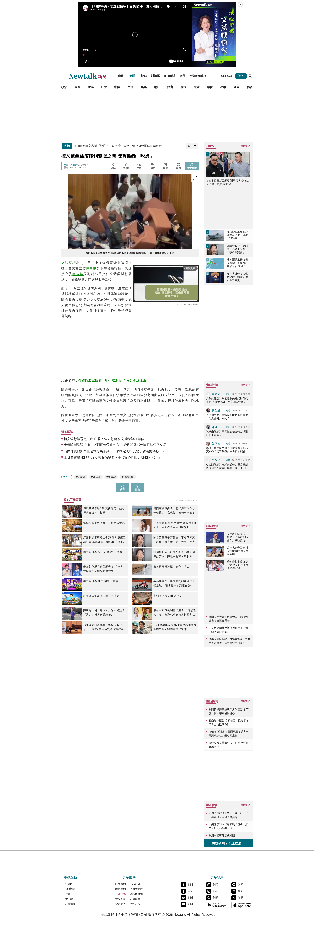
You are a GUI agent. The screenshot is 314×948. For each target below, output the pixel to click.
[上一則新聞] (189, 146)
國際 (77, 87)
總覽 (121, 76)
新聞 (132, 76)
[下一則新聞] (195, 146)
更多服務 (129, 877)
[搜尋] (250, 76)
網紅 (157, 87)
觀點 (144, 76)
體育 (170, 87)
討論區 (155, 76)
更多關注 (216, 877)
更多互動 (70, 877)
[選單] (64, 76)
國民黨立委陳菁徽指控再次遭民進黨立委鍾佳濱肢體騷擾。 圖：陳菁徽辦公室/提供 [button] (130, 252)
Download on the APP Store (242, 905)
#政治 (66, 477)
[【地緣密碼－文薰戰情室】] (214, 34)
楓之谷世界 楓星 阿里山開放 (100, 581)
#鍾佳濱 (96, 477)
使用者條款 (136, 888)
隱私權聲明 (136, 894)
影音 (250, 87)
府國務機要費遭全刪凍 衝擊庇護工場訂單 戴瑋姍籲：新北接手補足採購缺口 (104, 540)
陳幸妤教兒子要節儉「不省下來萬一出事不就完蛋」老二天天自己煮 (174, 539)
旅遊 (197, 87)
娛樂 (144, 87)
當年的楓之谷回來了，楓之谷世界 (104, 523)
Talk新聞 (169, 76)
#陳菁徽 (111, 477)
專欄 (223, 87)
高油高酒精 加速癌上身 (167, 595)
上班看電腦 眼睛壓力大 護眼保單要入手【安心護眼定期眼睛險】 (175, 525)
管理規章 (135, 899)
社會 (104, 87)
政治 (64, 87)
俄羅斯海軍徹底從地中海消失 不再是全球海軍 (112, 380)
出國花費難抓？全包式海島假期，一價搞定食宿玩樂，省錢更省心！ (174, 510)
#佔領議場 (128, 477)
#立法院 (80, 477)
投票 (67, 894)
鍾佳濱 (78, 274)
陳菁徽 (91, 268)
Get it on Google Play (216, 905)
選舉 (236, 87)
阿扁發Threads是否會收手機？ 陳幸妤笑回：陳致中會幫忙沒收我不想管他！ (174, 555)
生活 (130, 87)
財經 (91, 87)
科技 (183, 87)
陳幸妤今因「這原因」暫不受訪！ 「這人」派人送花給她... (104, 612)
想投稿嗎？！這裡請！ (228, 843)
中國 (117, 87)
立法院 (66, 263)
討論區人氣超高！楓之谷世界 (101, 595)
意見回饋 (120, 899)
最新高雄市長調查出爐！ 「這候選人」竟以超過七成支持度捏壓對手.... (174, 613)
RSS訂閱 (135, 883)
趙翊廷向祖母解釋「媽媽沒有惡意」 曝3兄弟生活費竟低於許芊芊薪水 (105, 627)
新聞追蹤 (70, 904)
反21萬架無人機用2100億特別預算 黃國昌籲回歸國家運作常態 (175, 627)
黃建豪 (73, 164)
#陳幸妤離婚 (198, 76)
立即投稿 (120, 894)
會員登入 (120, 904)
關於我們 (120, 883)
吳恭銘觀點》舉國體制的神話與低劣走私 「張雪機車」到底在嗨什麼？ (174, 584)
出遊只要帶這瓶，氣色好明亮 (171, 566)
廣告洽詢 (135, 904)
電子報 (69, 899)
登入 (241, 76)
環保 (210, 87)
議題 (182, 76)
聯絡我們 (120, 888)
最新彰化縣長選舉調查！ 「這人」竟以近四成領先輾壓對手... (104, 568)
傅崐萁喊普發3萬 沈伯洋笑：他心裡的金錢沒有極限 (104, 510)
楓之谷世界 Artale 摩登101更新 (103, 552)
